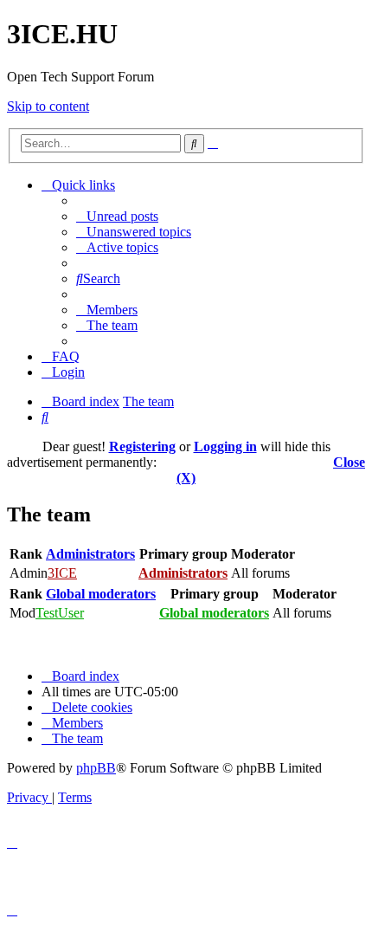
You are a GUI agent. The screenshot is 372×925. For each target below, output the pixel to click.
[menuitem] (117, 216)
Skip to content (48, 106)
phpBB (96, 767)
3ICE (62, 573)
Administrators (90, 554)
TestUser (59, 612)
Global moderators (101, 593)
